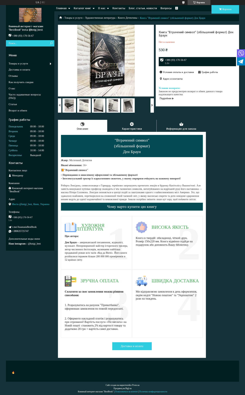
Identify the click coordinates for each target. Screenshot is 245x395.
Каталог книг (82, 8)
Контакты (118, 8)
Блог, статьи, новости (143, 8)
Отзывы (13, 75)
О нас (101, 8)
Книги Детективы (127, 18)
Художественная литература (100, 18)
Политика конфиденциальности (153, 391)
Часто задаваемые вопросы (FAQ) (25, 96)
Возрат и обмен (18, 110)
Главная (61, 8)
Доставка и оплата (132, 346)
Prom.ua (135, 385)
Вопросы (166, 8)
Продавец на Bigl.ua (122, 388)
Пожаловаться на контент (126, 391)
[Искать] (51, 43)
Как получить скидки (21, 82)
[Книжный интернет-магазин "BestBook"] (30, 15)
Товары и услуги (73, 18)
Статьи (13, 104)
